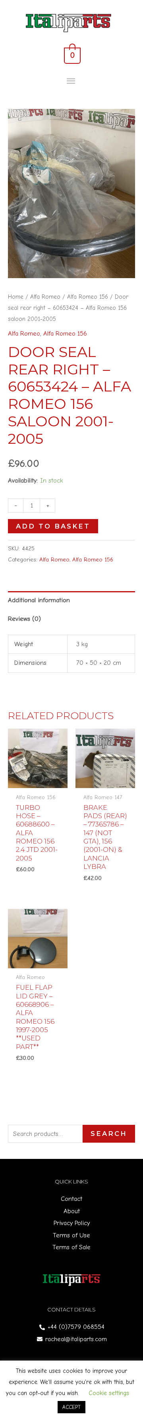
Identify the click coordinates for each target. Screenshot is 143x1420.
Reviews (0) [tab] (24, 618)
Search (109, 1134)
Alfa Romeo (45, 296)
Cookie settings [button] (109, 1393)
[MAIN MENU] (71, 81)
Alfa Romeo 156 (87, 296)
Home (15, 296)
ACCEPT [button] (71, 1407)
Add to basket (53, 526)
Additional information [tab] (39, 600)
